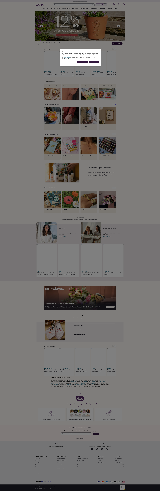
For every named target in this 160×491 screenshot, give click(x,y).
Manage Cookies (66, 62)
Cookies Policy (67, 57)
